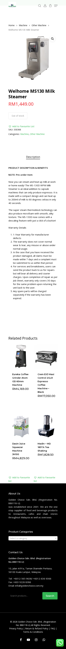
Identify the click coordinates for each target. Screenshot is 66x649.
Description (33, 157)
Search (50, 595)
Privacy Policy (16, 628)
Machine (23, 25)
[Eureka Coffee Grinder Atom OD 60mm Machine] (20, 356)
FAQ (53, 628)
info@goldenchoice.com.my (29, 585)
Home (11, 25)
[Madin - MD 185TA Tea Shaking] (46, 425)
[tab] (33, 157)
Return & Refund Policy (36, 628)
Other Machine (39, 25)
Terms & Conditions (33, 631)
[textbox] (33, 538)
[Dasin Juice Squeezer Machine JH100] (20, 425)
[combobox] (33, 538)
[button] (21, 126)
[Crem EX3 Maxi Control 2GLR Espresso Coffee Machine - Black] (46, 356)
